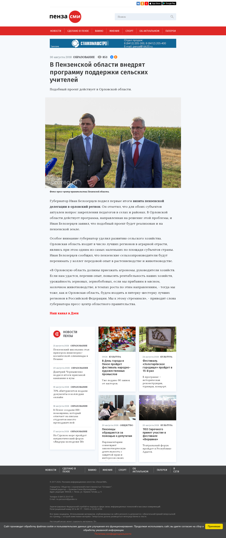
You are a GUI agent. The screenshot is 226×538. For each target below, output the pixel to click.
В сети (176, 470)
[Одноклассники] (115, 57)
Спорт (129, 30)
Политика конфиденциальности (113, 533)
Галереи (170, 30)
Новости (55, 30)
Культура (115, 356)
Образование (84, 57)
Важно (99, 30)
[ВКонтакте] (111, 57)
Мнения (114, 30)
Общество (126, 425)
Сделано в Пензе (78, 30)
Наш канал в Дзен (64, 313)
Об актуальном (149, 30)
